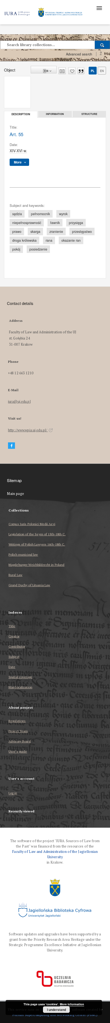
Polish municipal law (23, 554)
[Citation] (80, 70)
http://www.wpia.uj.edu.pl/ (28, 430)
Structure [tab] (89, 114)
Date (12, 667)
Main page (15, 493)
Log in (13, 793)
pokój (16, 249)
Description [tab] (20, 114)
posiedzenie (38, 249)
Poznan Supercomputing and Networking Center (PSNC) (55, 1015)
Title (12, 626)
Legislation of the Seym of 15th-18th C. (37, 534)
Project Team (18, 731)
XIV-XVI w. (18, 150)
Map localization (20, 687)
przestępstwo (82, 231)
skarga (35, 231)
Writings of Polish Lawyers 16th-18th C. (37, 544)
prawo (16, 231)
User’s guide (18, 751)
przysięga (76, 222)
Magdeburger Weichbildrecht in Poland (36, 565)
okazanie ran (71, 240)
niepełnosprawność (26, 222)
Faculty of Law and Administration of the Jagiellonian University (55, 854)
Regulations (17, 721)
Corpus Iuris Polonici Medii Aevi (32, 524)
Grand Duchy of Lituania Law (29, 585)
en (102, 71)
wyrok (63, 213)
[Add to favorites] (72, 70)
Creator (14, 636)
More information (72, 1004)
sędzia (17, 213)
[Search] (102, 44)
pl (93, 71)
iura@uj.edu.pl (19, 401)
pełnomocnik (40, 213)
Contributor (17, 646)
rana (49, 240)
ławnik (55, 222)
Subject (14, 657)
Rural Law (15, 575)
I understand (56, 1009)
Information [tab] (55, 114)
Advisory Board (20, 741)
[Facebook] (11, 445)
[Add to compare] (62, 70)
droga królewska (24, 240)
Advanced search (79, 54)
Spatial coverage (20, 677)
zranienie (56, 231)
